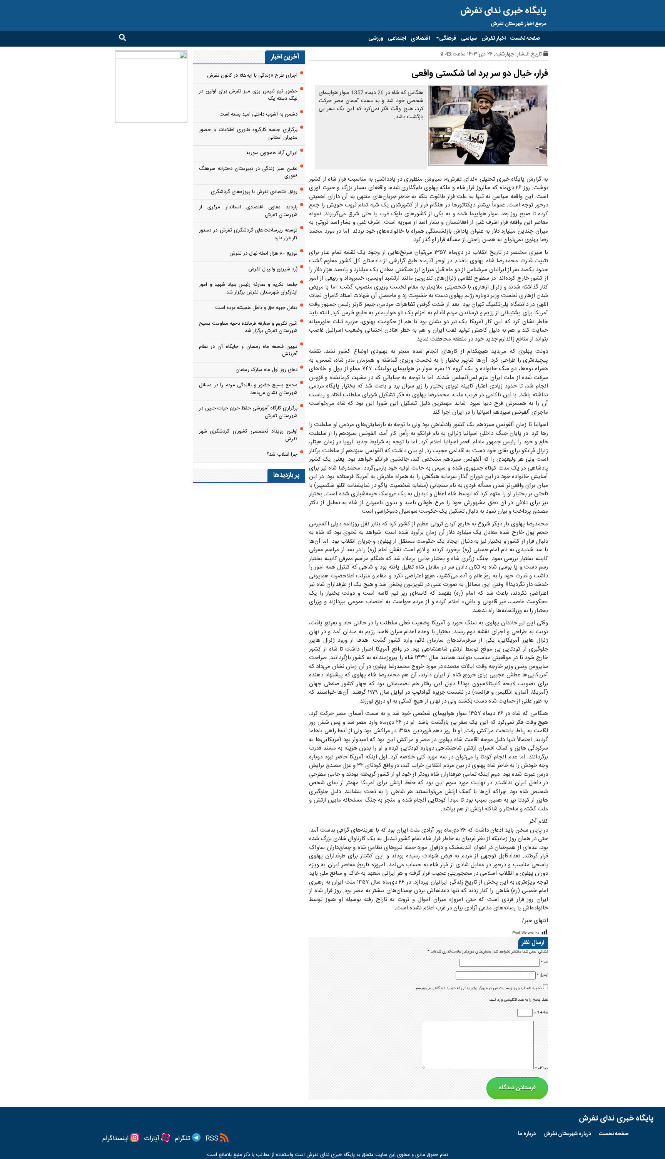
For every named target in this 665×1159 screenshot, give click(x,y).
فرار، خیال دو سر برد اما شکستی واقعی (479, 73)
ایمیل (542, 975)
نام (544, 963)
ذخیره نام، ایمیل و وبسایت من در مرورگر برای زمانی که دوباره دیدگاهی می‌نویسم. (478, 988)
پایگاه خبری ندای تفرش (503, 10)
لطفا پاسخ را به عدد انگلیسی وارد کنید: (518, 1000)
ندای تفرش (317, 1155)
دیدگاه (541, 1069)
